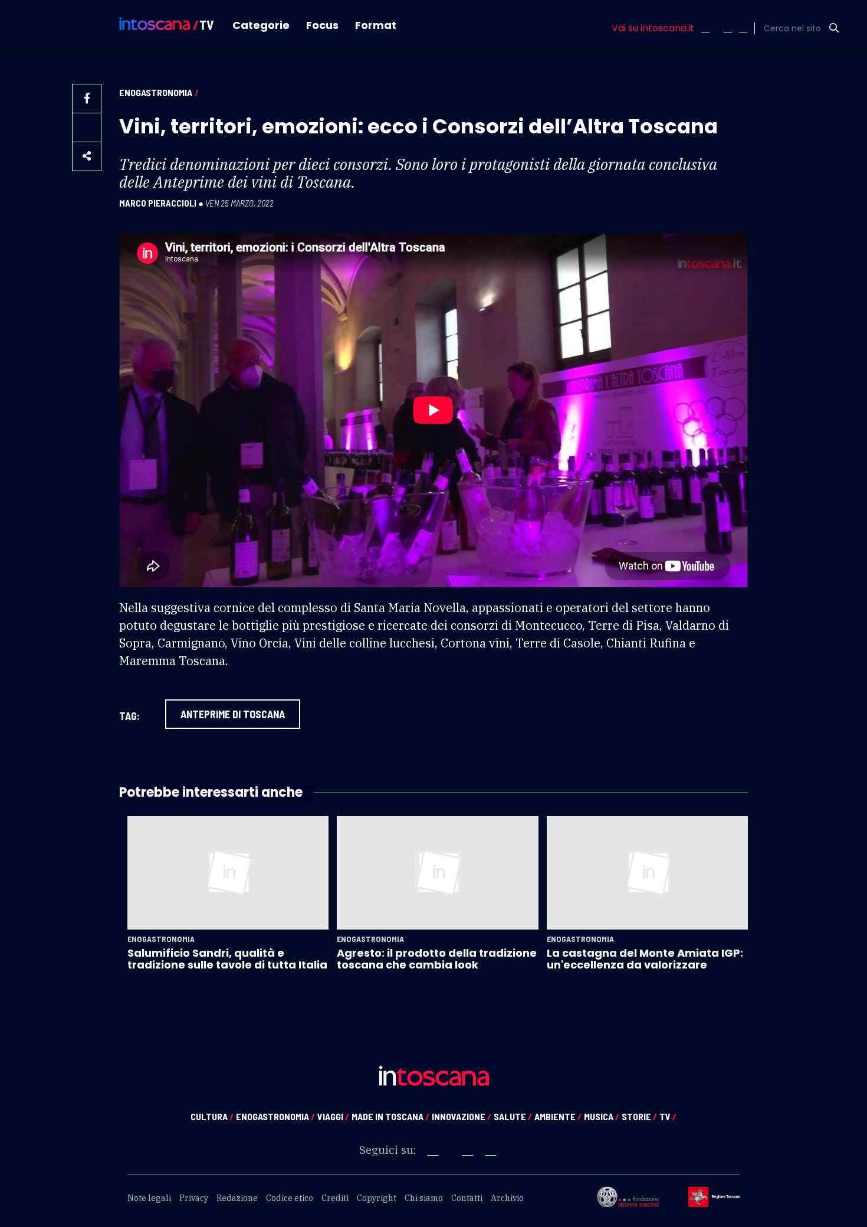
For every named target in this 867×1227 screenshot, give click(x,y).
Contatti (466, 1198)
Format (375, 25)
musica (601, 1116)
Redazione (237, 1198)
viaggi (333, 1116)
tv (667, 1116)
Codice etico (289, 1198)
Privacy (193, 1198)
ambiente (558, 1116)
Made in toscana (390, 1116)
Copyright (376, 1198)
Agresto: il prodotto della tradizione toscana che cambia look (437, 958)
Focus (322, 25)
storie (639, 1116)
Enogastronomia (155, 92)
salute (513, 1116)
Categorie (261, 25)
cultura (212, 1116)
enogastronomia (275, 1116)
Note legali (149, 1198)
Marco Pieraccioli (157, 203)
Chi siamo (424, 1198)
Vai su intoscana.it (653, 28)
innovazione (461, 1116)
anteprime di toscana (232, 714)
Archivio (507, 1198)
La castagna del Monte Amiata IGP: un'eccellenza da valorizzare (645, 958)
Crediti (335, 1198)
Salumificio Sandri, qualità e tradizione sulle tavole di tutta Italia (227, 958)
